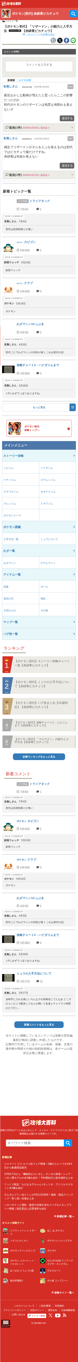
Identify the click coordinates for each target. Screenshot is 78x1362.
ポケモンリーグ (12, 515)
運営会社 (52, 1310)
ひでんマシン (48, 563)
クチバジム (10, 479)
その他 (44, 610)
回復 (6, 586)
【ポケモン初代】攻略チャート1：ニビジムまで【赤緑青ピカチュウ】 (41, 724)
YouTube (58, 1315)
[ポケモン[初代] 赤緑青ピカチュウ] (11, 4)
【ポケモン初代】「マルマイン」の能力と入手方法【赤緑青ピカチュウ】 (42, 741)
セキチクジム (48, 491)
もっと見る (39, 407)
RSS (65, 1315)
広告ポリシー (37, 1310)
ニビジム (9, 468)
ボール (44, 586)
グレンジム (10, 503)
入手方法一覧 (11, 539)
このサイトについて (24, 1305)
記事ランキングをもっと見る (39, 756)
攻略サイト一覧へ (64, 1292)
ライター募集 (38, 1315)
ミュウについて (49, 539)
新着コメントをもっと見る (39, 1024)
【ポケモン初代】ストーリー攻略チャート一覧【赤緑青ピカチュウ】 (42, 663)
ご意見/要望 (45, 1305)
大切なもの (10, 610)
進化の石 (9, 598)
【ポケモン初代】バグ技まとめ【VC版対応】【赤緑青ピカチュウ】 (41, 705)
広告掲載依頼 (68, 1310)
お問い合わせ (18, 1314)
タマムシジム (48, 479)
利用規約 (59, 1305)
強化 (43, 598)
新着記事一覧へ (65, 1216)
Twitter (50, 1315)
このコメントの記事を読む (40, 34)
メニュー (5, 1325)
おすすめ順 (25, 80)
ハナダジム (47, 468)
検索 (68, 1143)
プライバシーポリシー (14, 1310)
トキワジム (47, 503)
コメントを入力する (39, 64)
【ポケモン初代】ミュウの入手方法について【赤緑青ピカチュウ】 (42, 684)
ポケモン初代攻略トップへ (31, 428)
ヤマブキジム (11, 491)
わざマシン (10, 563)
